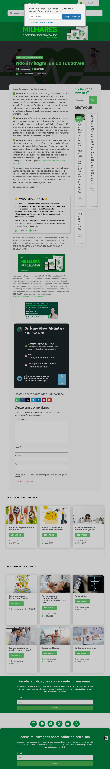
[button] (106, 738)
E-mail (19, 753)
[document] (55, 384)
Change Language (72, 17)
